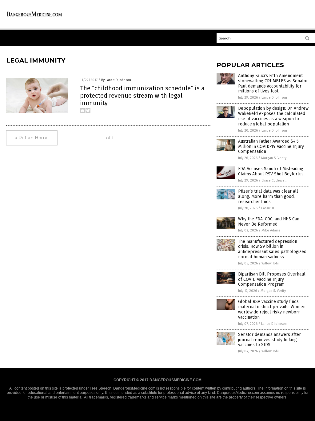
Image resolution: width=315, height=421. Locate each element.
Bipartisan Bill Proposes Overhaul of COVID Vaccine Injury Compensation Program (271, 279)
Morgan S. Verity (273, 158)
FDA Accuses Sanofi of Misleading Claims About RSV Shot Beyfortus (271, 171)
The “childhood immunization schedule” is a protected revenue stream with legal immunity (142, 95)
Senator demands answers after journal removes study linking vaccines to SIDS (269, 340)
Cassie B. (268, 208)
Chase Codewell (273, 180)
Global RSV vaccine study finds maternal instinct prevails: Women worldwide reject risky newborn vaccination (271, 309)
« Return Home (32, 138)
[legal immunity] (34, 16)
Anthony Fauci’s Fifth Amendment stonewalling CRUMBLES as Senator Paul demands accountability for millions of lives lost (273, 83)
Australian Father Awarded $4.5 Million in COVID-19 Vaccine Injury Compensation (271, 146)
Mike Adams (270, 230)
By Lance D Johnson (116, 80)
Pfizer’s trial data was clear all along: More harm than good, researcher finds (268, 196)
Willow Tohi (270, 263)
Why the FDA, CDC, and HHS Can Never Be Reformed (268, 221)
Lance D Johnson (274, 98)
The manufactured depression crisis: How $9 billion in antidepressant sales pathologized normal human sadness (272, 249)
